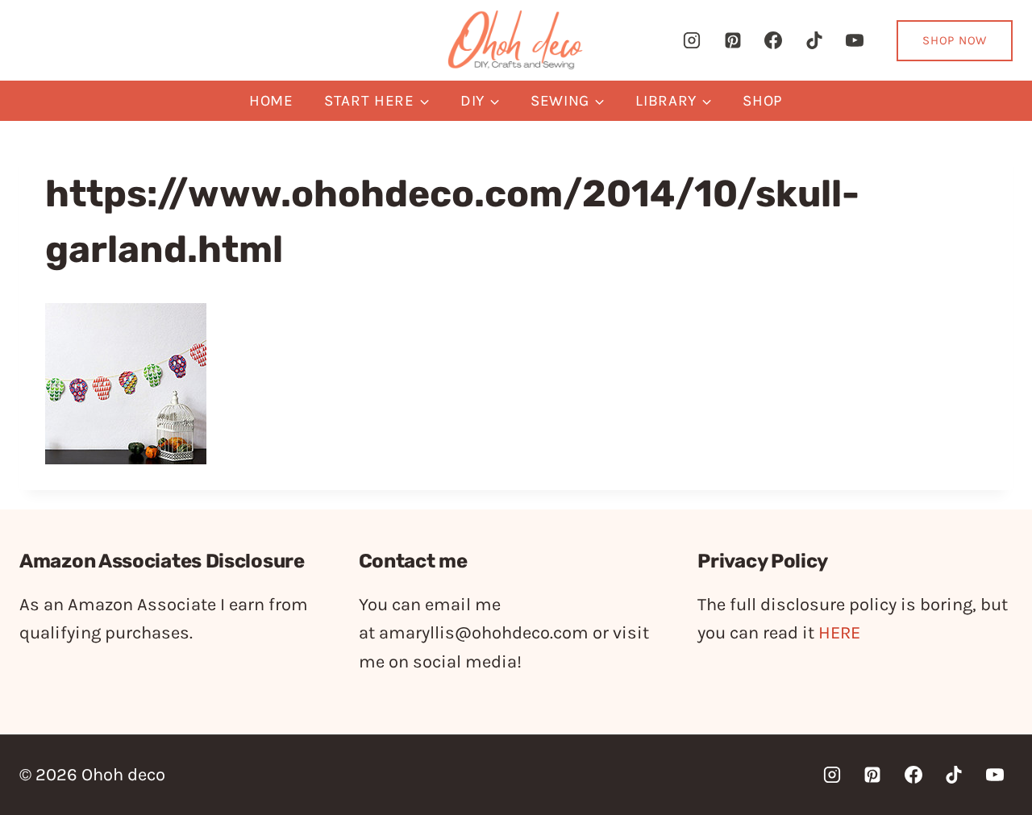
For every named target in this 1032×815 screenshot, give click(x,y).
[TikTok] (814, 40)
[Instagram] (692, 40)
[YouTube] (854, 40)
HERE (839, 632)
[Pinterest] (733, 40)
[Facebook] (773, 40)
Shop (763, 101)
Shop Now (954, 40)
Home (271, 101)
